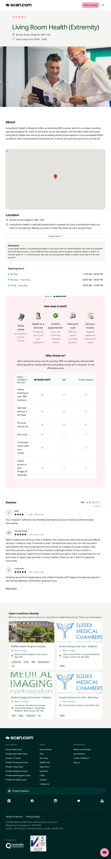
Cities (42, 775)
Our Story (44, 758)
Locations (44, 771)
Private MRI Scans (14, 749)
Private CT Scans (13, 758)
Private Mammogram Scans (18, 775)
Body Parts (44, 766)
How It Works (46, 749)
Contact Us (44, 784)
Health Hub (45, 762)
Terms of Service (14, 816)
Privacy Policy (33, 816)
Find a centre (90, 5)
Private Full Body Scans (16, 779)
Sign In (77, 762)
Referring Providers (82, 749)
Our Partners (79, 753)
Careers (43, 779)
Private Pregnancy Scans (17, 771)
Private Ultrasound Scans (17, 762)
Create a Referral (81, 758)
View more (11, 588)
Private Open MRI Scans (16, 753)
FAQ (41, 753)
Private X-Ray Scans (14, 766)
